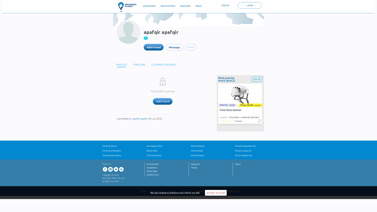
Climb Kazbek (197, 151)
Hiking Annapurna (243, 151)
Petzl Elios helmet (230, 110)
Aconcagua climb (154, 146)
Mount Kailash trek (243, 155)
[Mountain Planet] (128, 7)
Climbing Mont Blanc (111, 155)
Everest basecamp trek (245, 146)
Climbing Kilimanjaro (111, 151)
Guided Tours (153, 175)
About (238, 164)
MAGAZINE (185, 6)
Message (174, 47)
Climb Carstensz (154, 155)
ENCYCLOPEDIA (168, 6)
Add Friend (154, 47)
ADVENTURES (149, 6)
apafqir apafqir (140, 118)
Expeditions (152, 168)
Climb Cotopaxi (198, 146)
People (194, 168)
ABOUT (198, 6)
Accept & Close (216, 193)
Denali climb (152, 151)
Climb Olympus (197, 155)
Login (250, 5)
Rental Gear (152, 171)
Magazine (195, 164)
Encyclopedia (153, 164)
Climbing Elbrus (109, 146)
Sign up (225, 5)
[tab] (121, 64)
